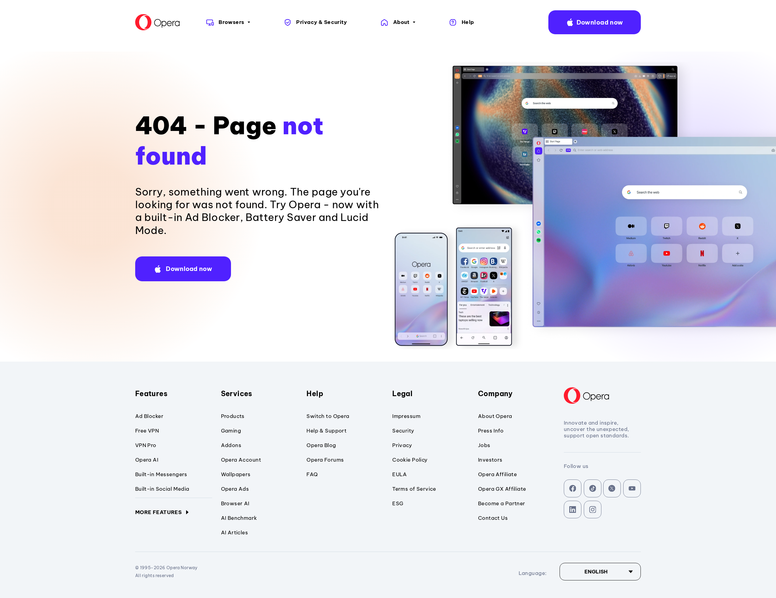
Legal (402, 393)
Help (314, 393)
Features (151, 393)
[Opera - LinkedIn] (573, 510)
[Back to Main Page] (157, 22)
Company (495, 393)
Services (236, 393)
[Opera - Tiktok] (593, 488)
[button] (594, 22)
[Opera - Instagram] (593, 510)
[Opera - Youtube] (632, 488)
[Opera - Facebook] (573, 488)
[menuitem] (227, 22)
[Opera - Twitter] (612, 488)
